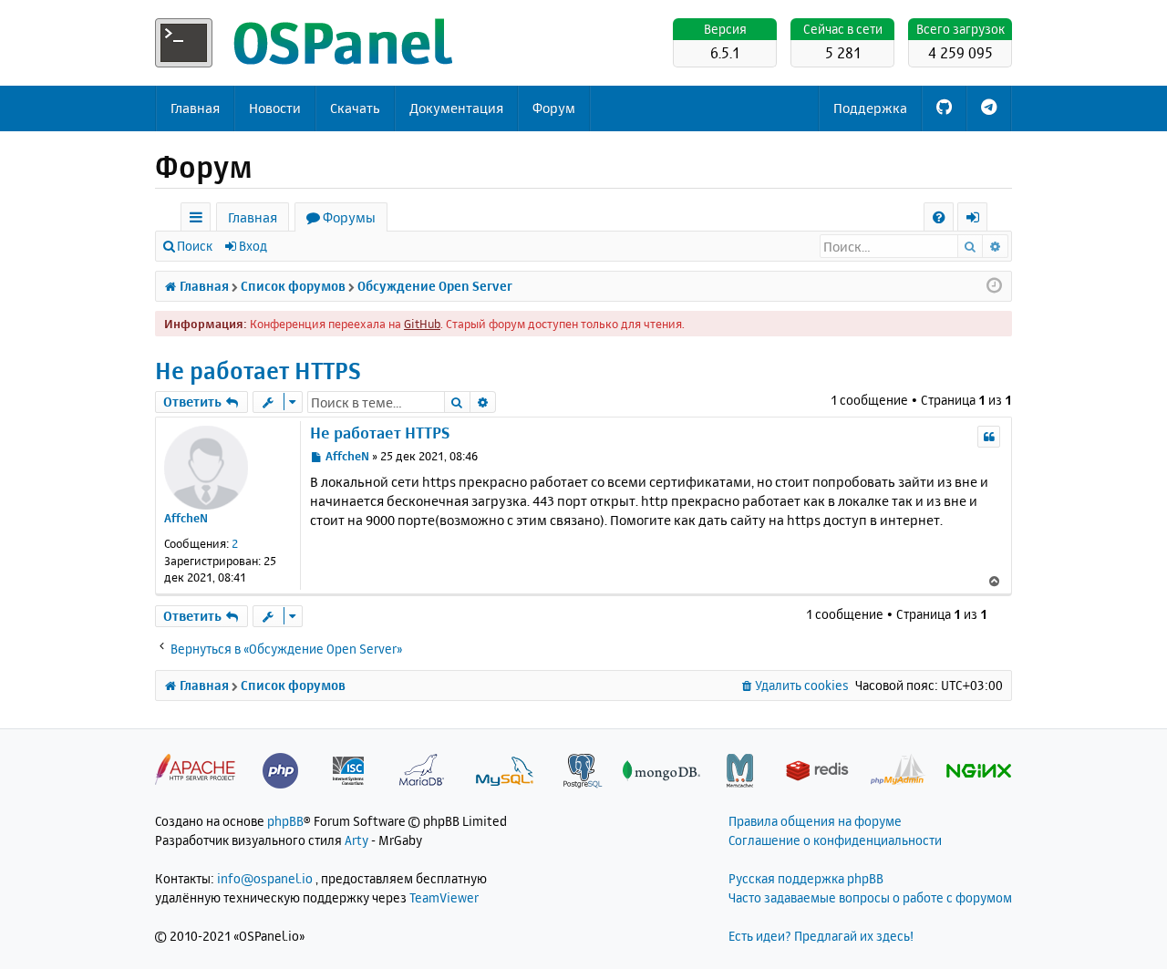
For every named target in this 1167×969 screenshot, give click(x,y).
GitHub (422, 323)
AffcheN (186, 517)
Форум (553, 108)
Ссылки (199, 220)
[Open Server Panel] (305, 42)
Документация (456, 108)
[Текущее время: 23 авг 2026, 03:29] (994, 286)
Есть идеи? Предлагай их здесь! (821, 935)
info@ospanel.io (265, 878)
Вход (253, 245)
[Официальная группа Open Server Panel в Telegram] (988, 108)
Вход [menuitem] (978, 220)
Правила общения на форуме (815, 821)
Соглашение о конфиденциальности (835, 840)
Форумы (349, 217)
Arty (356, 840)
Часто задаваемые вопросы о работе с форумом (870, 897)
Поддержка (870, 108)
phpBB (285, 821)
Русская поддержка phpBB (805, 878)
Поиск (194, 245)
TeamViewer (444, 897)
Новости (275, 108)
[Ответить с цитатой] (988, 437)
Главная (195, 108)
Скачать (355, 108)
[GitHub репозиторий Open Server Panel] (944, 108)
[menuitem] (938, 217)
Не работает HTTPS (258, 370)
